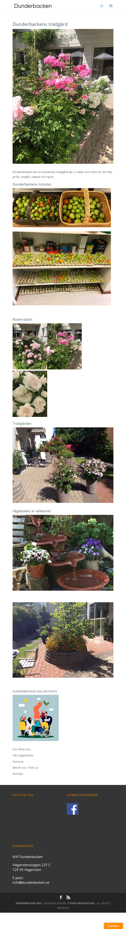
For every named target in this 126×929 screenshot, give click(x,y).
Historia (18, 761)
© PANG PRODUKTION (80, 903)
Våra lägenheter (23, 755)
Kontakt (18, 774)
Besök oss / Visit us (25, 767)
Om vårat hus (22, 749)
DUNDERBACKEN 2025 (28, 903)
